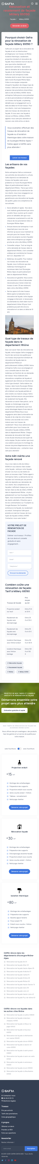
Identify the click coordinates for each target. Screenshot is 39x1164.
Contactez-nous (9, 1096)
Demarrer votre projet (19, 807)
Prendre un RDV (7, 1130)
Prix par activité (7, 1110)
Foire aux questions (8, 1133)
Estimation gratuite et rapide (14, 710)
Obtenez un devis (7, 1126)
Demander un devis (19, 26)
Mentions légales (9, 1101)
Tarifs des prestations (9, 1114)
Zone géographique (8, 1117)
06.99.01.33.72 (8, 1098)
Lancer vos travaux (19, 158)
